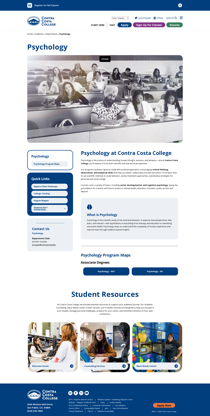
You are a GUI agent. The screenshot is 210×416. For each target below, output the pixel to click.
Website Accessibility (106, 411)
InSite (159, 18)
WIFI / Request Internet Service (81, 399)
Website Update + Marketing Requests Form (115, 399)
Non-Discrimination (120, 408)
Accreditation (120, 405)
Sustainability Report (92, 408)
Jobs (106, 408)
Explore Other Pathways (45, 186)
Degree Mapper (41, 200)
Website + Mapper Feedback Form (82, 402)
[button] (53, 347)
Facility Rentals (115, 402)
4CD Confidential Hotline (78, 405)
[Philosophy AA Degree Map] (154, 271)
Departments (51, 34)
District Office (74, 408)
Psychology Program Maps (47, 164)
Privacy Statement (76, 411)
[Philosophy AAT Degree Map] (106, 271)
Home (30, 34)
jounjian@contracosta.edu (44, 244)
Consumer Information (102, 405)
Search (170, 18)
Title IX (90, 411)
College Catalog (42, 193)
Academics (39, 34)
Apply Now (164, 405)
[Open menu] (181, 18)
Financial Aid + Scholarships (41, 208)
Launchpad (144, 18)
